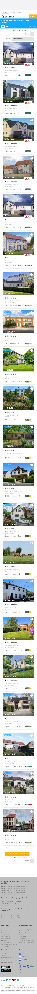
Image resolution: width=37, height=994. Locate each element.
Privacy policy (28, 987)
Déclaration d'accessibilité (29, 990)
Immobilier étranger (15, 12)
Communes (18, 990)
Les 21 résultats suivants (16, 854)
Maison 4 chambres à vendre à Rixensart (13, 890)
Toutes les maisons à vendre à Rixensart (12, 894)
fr (34, 12)
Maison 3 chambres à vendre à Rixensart (13, 888)
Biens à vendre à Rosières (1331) (10, 918)
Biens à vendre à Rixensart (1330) (11, 916)
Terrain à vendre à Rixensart (9, 903)
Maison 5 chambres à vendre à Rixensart (13, 892)
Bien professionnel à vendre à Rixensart (12, 905)
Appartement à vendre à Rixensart (11, 901)
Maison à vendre (11, 67)
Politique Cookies (19, 987)
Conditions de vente (13, 989)
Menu (34, 16)
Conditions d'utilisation (7, 987)
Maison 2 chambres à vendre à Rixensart (13, 886)
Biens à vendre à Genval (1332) (10, 914)
